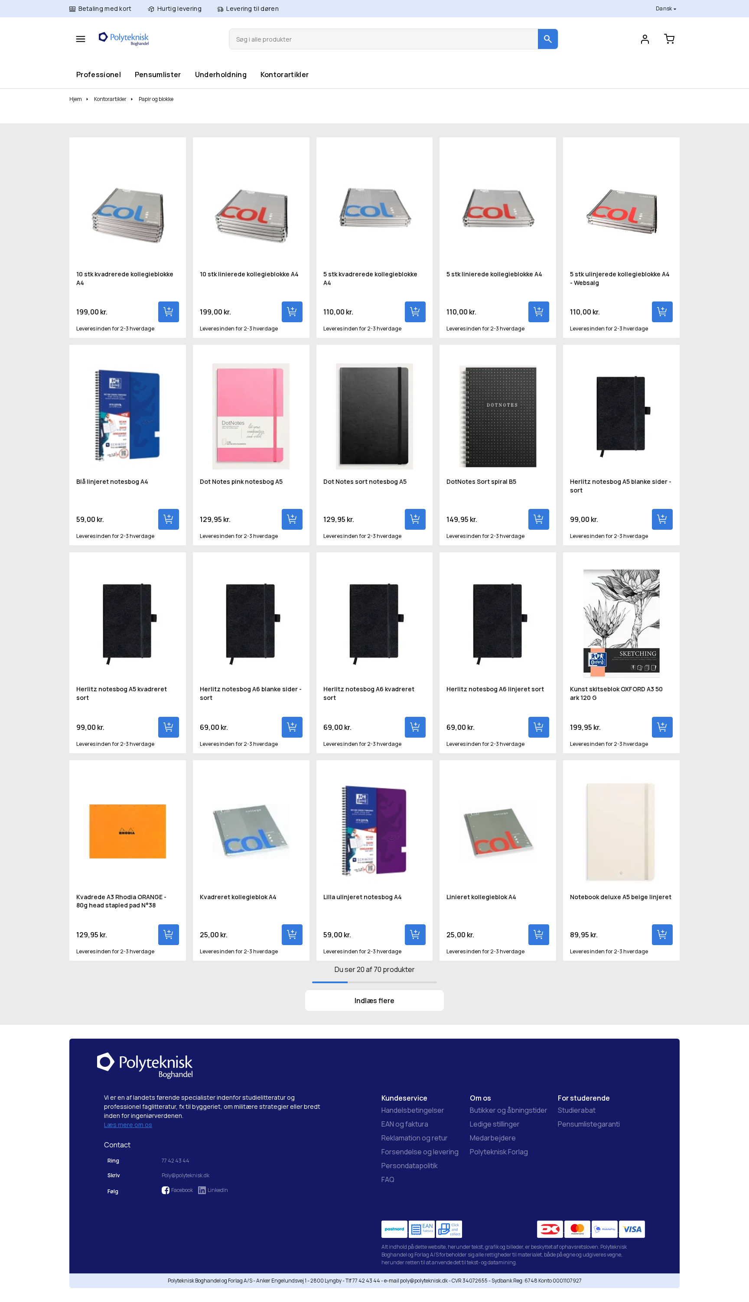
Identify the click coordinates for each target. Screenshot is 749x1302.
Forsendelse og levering (420, 1151)
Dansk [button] (664, 8)
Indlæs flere (374, 1000)
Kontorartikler (284, 74)
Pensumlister (157, 74)
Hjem (75, 99)
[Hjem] (123, 39)
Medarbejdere (493, 1138)
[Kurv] (669, 39)
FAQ (387, 1179)
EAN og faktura (404, 1124)
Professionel (98, 74)
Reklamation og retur (414, 1138)
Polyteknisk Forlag (499, 1151)
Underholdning (221, 74)
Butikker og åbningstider (508, 1110)
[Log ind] (645, 39)
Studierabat (577, 1110)
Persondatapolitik (409, 1165)
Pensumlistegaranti (589, 1124)
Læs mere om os (128, 1125)
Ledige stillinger (495, 1124)
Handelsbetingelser (412, 1110)
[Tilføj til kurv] (168, 311)
